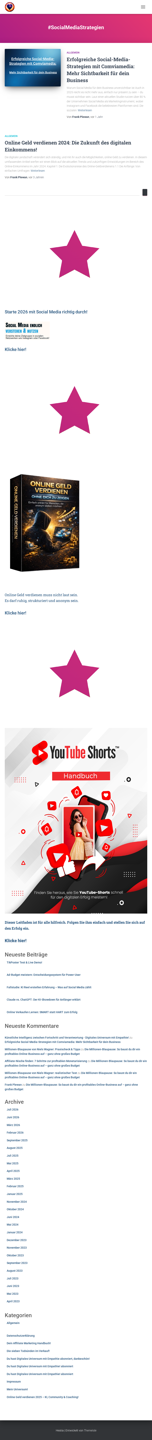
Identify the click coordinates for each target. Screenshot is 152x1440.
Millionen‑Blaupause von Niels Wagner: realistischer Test (41, 1073)
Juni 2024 (13, 1217)
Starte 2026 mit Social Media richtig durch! (46, 311)
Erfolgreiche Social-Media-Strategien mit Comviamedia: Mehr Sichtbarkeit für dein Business (63, 1042)
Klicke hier (15, 349)
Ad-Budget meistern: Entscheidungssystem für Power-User (44, 974)
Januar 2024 (15, 1232)
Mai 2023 (12, 1293)
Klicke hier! (15, 612)
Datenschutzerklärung (21, 1335)
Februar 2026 (15, 1132)
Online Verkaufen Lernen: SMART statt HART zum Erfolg (42, 1012)
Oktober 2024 (15, 1209)
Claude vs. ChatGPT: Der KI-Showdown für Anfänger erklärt (44, 999)
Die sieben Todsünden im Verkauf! (28, 1351)
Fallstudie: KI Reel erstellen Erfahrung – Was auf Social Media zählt (49, 987)
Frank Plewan (13, 1084)
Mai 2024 (12, 1224)
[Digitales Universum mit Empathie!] (11, 7)
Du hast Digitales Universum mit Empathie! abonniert (40, 1366)
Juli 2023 (12, 1278)
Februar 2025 (15, 1186)
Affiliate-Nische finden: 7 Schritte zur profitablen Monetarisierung (46, 1061)
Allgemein (73, 52)
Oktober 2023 (15, 1255)
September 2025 (17, 1140)
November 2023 (17, 1247)
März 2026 (13, 1125)
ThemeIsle (90, 1430)
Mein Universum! (17, 1389)
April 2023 (13, 1301)
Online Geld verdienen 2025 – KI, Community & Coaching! (43, 1397)
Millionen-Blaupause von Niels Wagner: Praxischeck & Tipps (42, 1049)
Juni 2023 (13, 1286)
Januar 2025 (15, 1194)
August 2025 (15, 1147)
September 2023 (17, 1263)
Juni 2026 (13, 1117)
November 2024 (17, 1201)
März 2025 (13, 1178)
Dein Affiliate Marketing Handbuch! (29, 1343)
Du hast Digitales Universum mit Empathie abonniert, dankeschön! (48, 1358)
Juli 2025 (12, 1155)
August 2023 (15, 1270)
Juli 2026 (12, 1109)
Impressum (14, 1381)
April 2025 (13, 1171)
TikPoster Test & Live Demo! (24, 962)
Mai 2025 (12, 1163)
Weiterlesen (85, 110)
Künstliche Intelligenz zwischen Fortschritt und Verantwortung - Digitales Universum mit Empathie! (67, 1037)
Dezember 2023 (17, 1240)
